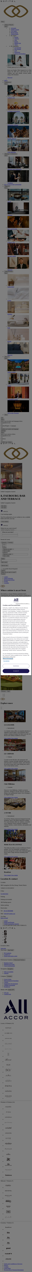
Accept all (16, 671)
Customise (16, 666)
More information (8, 658)
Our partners (6, 661)
